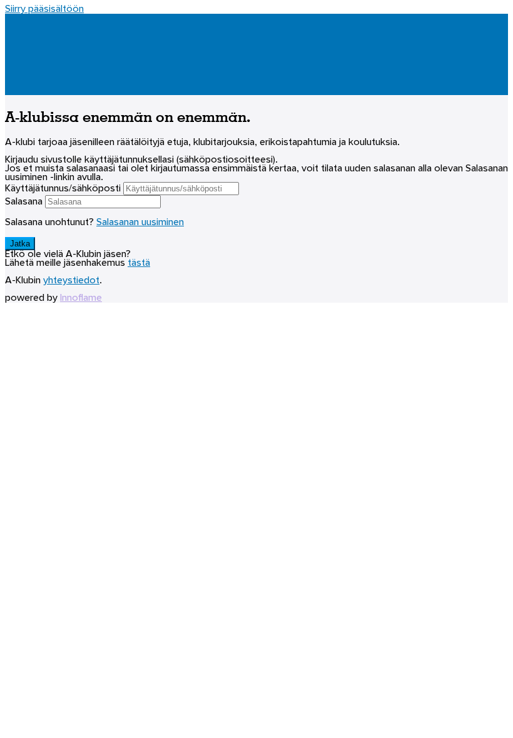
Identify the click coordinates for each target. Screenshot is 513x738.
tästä (139, 263)
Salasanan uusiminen (140, 222)
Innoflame (81, 298)
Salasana (24, 202)
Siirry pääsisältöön (44, 9)
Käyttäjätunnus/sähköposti (63, 188)
